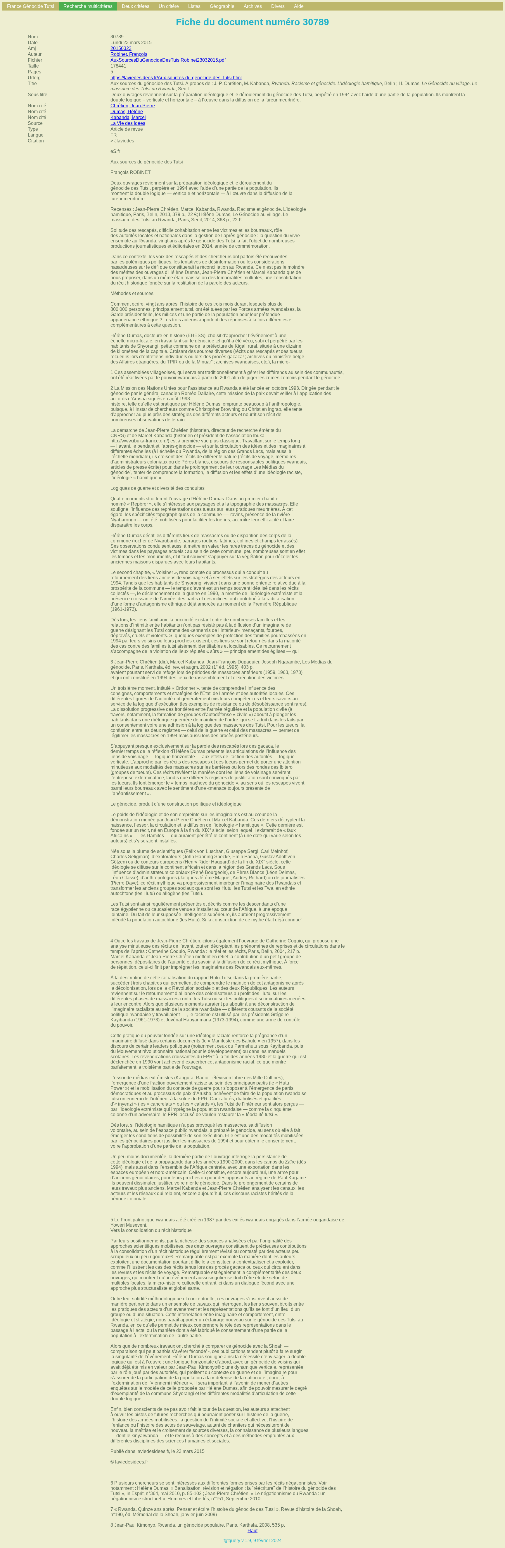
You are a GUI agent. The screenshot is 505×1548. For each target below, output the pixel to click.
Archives (253, 6)
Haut (252, 1530)
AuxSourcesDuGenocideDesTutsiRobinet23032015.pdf (168, 60)
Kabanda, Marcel (128, 117)
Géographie (222, 6)
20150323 (121, 48)
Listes (194, 6)
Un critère (169, 6)
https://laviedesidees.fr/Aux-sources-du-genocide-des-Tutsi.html (176, 77)
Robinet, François (128, 54)
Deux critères (135, 6)
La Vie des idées (127, 123)
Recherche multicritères (88, 6)
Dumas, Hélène (126, 111)
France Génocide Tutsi (30, 6)
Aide (299, 6)
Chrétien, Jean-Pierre (132, 105)
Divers (278, 6)
